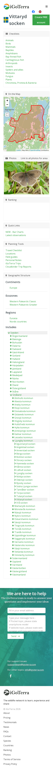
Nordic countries (18, 321)
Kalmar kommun (22, 434)
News (6, 726)
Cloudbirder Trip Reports (18, 266)
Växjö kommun (22, 548)
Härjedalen (17, 365)
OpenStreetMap (35, 150)
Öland (15, 385)
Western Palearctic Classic (23, 301)
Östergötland (19, 388)
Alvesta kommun (22, 401)
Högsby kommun (23, 421)
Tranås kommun (22, 532)
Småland (17, 394)
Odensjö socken (24, 479)
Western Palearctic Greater (23, 304)
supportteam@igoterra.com (21, 664)
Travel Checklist (14, 250)
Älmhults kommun (23, 398)
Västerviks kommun (24, 545)
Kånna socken (23, 466)
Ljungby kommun (24, 440)
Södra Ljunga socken (27, 486)
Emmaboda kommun (24, 411)
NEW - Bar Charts (15, 231)
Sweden (14, 332)
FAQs (6, 731)
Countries (8, 745)
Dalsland (16, 349)
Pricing (6, 717)
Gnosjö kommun (22, 417)
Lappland (17, 371)
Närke (15, 378)
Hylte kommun (21, 427)
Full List (25, 216)
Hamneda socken (25, 463)
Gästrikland (18, 352)
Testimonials (10, 722)
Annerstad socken (25, 450)
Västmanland (19, 574)
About (6, 713)
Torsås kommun (22, 528)
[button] (26, 178)
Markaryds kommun (24, 505)
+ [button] (7, 100)
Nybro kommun (22, 515)
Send (13, 636)
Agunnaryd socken (25, 443)
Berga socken (23, 453)
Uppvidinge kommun (25, 535)
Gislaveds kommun (24, 414)
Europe (13, 287)
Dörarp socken (24, 460)
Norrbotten (18, 381)
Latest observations (16, 235)
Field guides (12, 256)
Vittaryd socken (24, 499)
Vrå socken (22, 502)
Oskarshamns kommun (26, 519)
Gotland (16, 355)
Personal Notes (13, 260)
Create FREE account (41, 20)
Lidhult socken (23, 470)
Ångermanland (19, 336)
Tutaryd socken (24, 496)
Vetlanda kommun (23, 551)
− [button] (7, 104)
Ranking (7, 750)
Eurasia (13, 318)
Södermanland (19, 558)
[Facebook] (10, 676)
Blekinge (16, 339)
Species (7, 740)
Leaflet (18, 150)
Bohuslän (17, 342)
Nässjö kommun (22, 512)
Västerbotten (19, 568)
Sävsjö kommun (22, 522)
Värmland (17, 564)
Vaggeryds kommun (24, 538)
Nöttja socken (23, 476)
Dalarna (16, 345)
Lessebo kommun (23, 437)
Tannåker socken (25, 489)
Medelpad (17, 375)
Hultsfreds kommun (24, 424)
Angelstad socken (25, 447)
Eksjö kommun (21, 407)
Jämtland (16, 368)
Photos (7, 754)
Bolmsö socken (24, 456)
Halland (16, 358)
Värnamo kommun (23, 541)
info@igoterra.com (34, 669)
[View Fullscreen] (7, 115)
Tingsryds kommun (24, 525)
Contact (7, 736)
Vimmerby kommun (24, 555)
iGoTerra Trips (13, 263)
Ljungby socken (24, 473)
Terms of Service (12, 759)
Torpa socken (23, 492)
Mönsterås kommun (24, 509)
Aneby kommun (22, 404)
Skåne (15, 391)
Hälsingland (18, 362)
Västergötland (19, 571)
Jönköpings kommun (25, 430)
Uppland (16, 561)
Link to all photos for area (34, 158)
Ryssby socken (23, 483)
